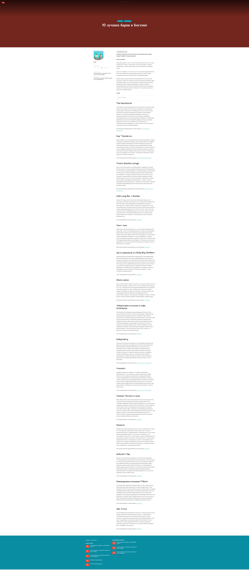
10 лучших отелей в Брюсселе (96, 563)
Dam (95, 62)
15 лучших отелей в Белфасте (96, 560)
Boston (120, 21)
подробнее (139, 219)
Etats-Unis (127, 21)
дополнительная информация (143, 158)
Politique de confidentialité (91, 540)
